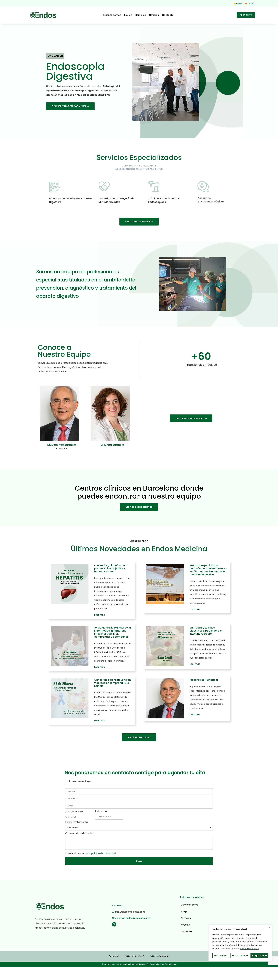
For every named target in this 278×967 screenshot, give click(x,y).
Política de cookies (249, 948)
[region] (240, 943)
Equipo (128, 15)
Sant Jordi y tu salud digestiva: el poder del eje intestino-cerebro (206, 630)
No (74, 817)
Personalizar (220, 955)
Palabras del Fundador (204, 680)
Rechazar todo (240, 955)
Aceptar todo (259, 955)
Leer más (99, 614)
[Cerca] (269, 927)
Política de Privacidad (159, 956)
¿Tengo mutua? (74, 811)
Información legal (80, 781)
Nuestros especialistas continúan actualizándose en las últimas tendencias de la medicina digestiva (208, 570)
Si (69, 817)
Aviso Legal (114, 956)
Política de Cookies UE (134, 956)
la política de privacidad (102, 853)
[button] (139, 781)
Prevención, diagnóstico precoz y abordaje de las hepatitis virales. (109, 568)
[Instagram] (114, 924)
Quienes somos (112, 15)
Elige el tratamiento (76, 822)
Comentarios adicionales (79, 833)
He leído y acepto (92, 853)
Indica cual (101, 811)
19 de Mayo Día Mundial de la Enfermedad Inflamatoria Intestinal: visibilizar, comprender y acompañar (112, 632)
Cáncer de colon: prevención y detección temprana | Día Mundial (112, 683)
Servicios (140, 15)
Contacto (168, 15)
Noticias (154, 15)
